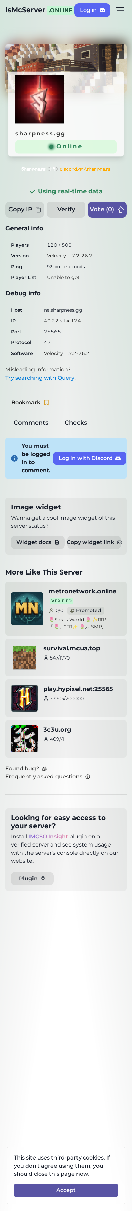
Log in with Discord (86, 458)
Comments (31, 422)
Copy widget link (90, 542)
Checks (76, 422)
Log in (88, 10)
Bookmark (25, 402)
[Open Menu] (120, 10)
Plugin (28, 878)
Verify (66, 209)
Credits (115, 49)
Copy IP (20, 209)
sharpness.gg (40, 133)
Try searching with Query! (40, 378)
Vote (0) (102, 209)
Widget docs (33, 542)
